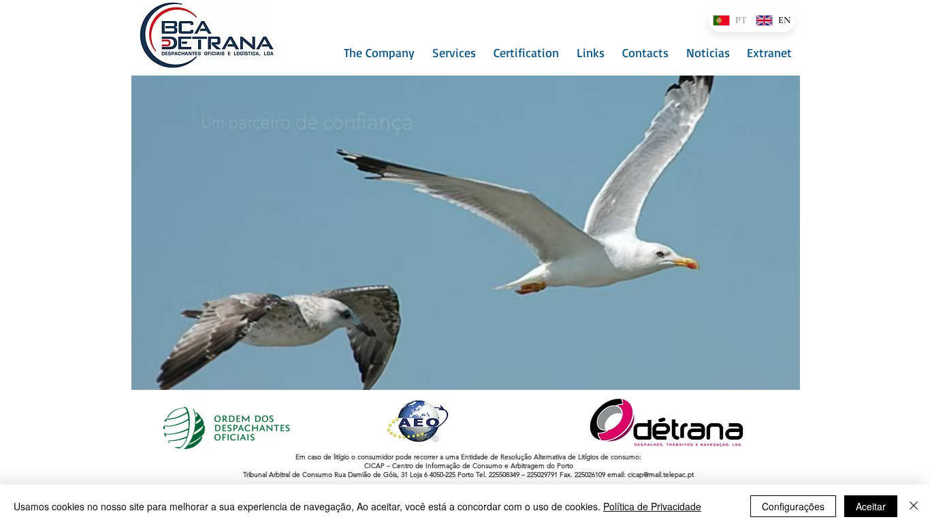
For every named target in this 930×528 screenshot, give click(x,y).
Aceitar (871, 506)
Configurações (793, 506)
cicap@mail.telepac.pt (661, 474)
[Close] (913, 506)
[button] (377, 52)
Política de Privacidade (652, 506)
